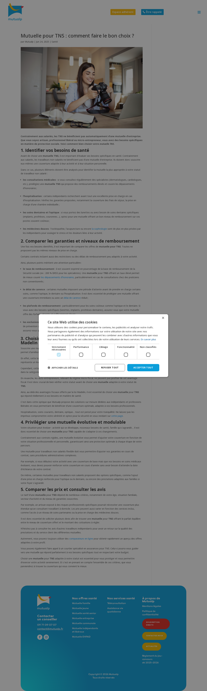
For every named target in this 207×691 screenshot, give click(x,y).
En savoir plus (148, 339)
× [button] (163, 318)
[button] (63, 367)
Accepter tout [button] (143, 367)
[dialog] (103, 345)
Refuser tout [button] (110, 367)
